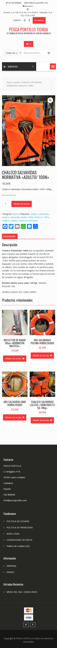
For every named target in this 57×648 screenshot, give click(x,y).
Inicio (9, 82)
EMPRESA (11, 565)
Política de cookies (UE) (18, 546)
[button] (53, 66)
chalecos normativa (28, 220)
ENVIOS (10, 572)
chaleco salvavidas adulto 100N (17, 217)
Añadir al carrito (22, 203)
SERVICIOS (13, 66)
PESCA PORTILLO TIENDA (28, 29)
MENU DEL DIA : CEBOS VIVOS (22, 591)
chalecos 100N (41, 217)
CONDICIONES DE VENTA (19, 539)
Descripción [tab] (9, 236)
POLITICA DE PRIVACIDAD (20, 527)
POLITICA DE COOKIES (18, 521)
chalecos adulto (9, 220)
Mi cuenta (39, 20)
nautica (16, 82)
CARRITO (17, 20)
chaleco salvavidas (40, 213)
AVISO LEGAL (13, 533)
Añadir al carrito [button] (13, 358)
